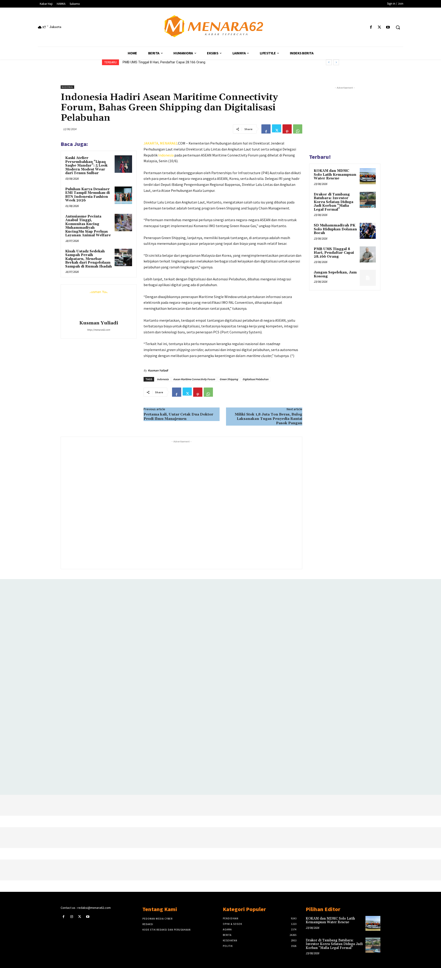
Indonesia (166, 155)
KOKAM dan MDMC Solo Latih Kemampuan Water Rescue (335, 175)
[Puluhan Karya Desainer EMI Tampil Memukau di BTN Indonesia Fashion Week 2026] (123, 195)
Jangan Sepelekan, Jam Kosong (335, 274)
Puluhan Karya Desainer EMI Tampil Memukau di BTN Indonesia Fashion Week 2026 (87, 195)
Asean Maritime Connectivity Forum (194, 379)
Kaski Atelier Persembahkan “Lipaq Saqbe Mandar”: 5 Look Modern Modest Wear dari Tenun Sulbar (86, 165)
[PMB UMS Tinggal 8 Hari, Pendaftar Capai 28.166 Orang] (368, 254)
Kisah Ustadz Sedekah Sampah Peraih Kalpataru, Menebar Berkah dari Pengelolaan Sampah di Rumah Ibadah (88, 259)
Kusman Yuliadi (98, 323)
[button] (397, 27)
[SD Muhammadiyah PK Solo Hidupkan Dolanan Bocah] (368, 231)
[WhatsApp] (297, 129)
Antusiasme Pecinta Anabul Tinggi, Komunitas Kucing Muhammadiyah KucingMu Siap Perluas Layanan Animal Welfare (88, 226)
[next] (336, 62)
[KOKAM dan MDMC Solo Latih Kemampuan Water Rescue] (368, 176)
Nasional (67, 87)
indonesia (163, 379)
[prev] (329, 62)
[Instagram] (71, 917)
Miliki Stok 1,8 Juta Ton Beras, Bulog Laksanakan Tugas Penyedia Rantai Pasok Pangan (268, 418)
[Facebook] (371, 27)
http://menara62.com (98, 329)
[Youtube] (388, 27)
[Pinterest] (287, 129)
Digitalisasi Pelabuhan (256, 379)
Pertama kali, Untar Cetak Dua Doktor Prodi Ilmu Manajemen (178, 416)
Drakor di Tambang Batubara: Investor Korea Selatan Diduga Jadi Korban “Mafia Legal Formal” (333, 202)
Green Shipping (229, 379)
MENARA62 (168, 143)
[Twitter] (379, 27)
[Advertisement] (181, 504)
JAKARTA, (152, 143)
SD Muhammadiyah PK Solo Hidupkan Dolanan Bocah (335, 229)
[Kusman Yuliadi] (98, 303)
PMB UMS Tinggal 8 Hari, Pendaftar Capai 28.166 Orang (163, 62)
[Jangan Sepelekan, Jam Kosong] (368, 278)
